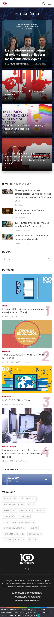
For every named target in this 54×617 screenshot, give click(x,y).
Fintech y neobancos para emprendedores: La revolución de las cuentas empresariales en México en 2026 (33, 195)
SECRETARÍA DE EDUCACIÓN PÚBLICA (19, 522)
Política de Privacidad (27, 597)
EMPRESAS (24, 516)
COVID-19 (33, 528)
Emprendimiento (9, 446)
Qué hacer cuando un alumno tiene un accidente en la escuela (33, 237)
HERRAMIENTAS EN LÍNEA (14, 534)
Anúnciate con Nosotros (27, 593)
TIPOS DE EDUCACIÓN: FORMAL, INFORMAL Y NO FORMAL (25, 356)
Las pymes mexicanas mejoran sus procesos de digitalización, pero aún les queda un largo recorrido (26, 453)
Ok (39, 615)
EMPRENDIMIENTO (28, 499)
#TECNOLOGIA (10, 499)
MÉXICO (31, 504)
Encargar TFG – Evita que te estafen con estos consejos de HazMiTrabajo (25, 310)
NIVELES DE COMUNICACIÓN (16, 400)
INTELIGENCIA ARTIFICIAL (14, 528)
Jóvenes (5, 305)
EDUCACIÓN (26, 510)
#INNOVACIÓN (9, 516)
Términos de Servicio (27, 600)
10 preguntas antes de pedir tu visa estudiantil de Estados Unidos (32, 224)
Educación (6, 351)
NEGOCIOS (40, 510)
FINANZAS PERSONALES (14, 540)
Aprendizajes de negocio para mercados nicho (29, 212)
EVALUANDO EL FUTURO (13, 504)
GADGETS (32, 540)
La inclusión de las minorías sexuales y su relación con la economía (25, 127)
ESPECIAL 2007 (10, 510)
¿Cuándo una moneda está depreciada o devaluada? (24, 93)
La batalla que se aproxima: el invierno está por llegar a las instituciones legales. (25, 54)
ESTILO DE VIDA (35, 534)
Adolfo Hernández (17, 64)
